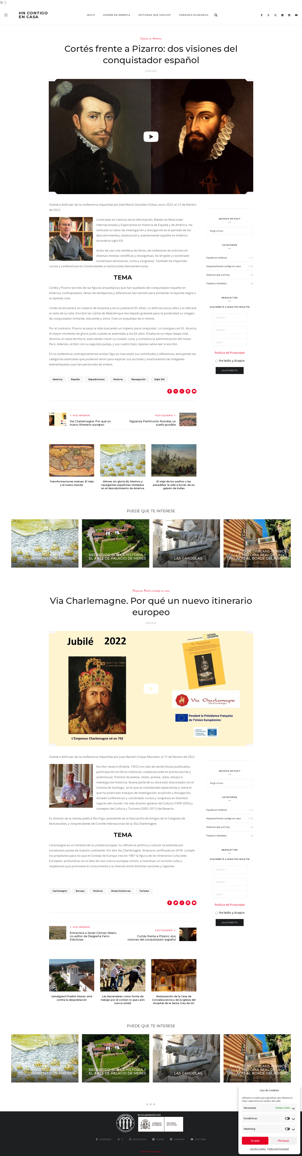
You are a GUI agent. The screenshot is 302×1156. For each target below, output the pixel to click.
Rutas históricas (121, 891)
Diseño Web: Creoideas (151, 1151)
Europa (80, 891)
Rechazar (283, 1140)
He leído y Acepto (231, 360)
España (75, 379)
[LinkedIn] (289, 15)
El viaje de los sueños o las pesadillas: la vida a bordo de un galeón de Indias (174, 485)
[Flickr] (282, 15)
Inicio (91, 15)
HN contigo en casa (33, 15)
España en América (116, 15)
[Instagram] (275, 15)
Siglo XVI (159, 379)
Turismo (144, 891)
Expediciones (96, 379)
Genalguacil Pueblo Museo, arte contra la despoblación (71, 998)
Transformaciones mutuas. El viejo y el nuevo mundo (71, 483)
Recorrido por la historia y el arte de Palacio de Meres (117, 556)
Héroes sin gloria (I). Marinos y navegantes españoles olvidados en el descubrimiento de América (47, 553)
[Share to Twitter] (175, 391)
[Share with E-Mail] (194, 391)
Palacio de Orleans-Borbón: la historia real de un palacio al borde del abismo (259, 554)
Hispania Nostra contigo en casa (223, 266)
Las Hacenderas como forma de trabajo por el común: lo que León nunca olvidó (123, 1000)
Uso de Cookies (258, 1148)
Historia (118, 379)
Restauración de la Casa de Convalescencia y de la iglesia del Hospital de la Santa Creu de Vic (174, 1000)
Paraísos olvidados (193, 15)
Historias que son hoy (155, 15)
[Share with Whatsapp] (181, 391)
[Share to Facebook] (169, 391)
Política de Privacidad (278, 1148)
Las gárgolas (188, 558)
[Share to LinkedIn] (188, 391)
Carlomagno (60, 891)
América (57, 379)
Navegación (138, 379)
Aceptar (255, 1140)
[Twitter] (268, 15)
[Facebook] (261, 15)
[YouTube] (296, 15)
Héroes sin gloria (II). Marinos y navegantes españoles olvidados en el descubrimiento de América (122, 485)
